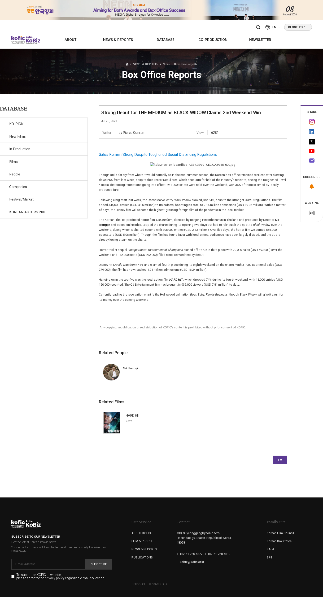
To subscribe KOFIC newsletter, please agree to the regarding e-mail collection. (60, 576)
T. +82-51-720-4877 (189, 554)
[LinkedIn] (312, 131)
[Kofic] (18, 40)
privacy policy (55, 578)
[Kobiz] (32, 40)
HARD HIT (176, 279)
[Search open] (258, 27)
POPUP (298, 27)
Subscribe (99, 564)
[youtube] (312, 151)
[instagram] (312, 122)
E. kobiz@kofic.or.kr (190, 562)
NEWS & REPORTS (118, 40)
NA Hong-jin (131, 368)
